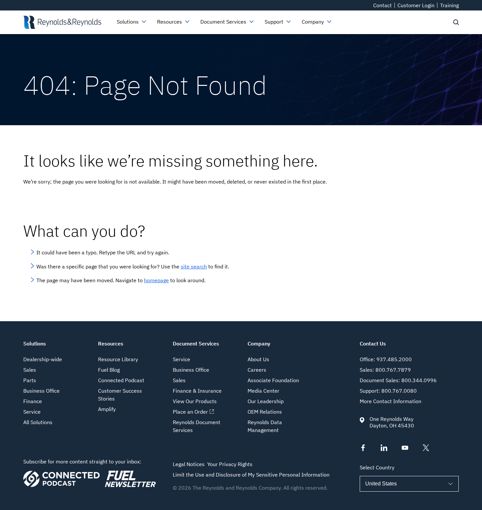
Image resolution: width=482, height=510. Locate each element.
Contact (382, 5)
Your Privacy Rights (229, 464)
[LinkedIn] (384, 449)
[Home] (62, 22)
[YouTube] (405, 449)
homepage (156, 280)
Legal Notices (189, 464)
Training (449, 5)
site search (194, 266)
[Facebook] (363, 449)
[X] (426, 449)
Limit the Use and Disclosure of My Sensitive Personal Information (251, 474)
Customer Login (415, 5)
